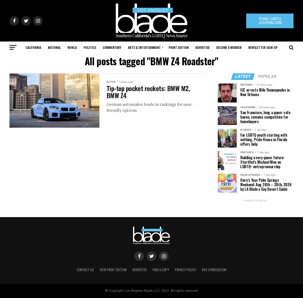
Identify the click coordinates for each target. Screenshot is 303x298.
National (54, 47)
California (33, 47)
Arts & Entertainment (144, 47)
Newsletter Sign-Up (263, 47)
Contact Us (85, 269)
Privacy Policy (185, 269)
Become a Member (229, 47)
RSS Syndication (214, 269)
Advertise (202, 47)
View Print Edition (113, 269)
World (72, 47)
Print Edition (179, 47)
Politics (90, 47)
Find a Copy (160, 269)
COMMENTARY (112, 47)
